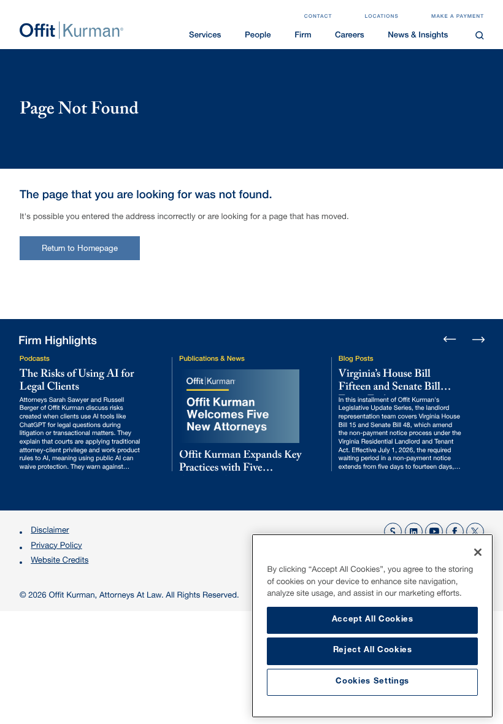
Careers (349, 36)
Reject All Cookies (372, 651)
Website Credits (59, 561)
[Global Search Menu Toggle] (480, 35)
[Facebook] (455, 532)
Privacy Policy (56, 546)
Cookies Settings (372, 682)
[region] (372, 626)
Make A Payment (457, 17)
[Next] (478, 339)
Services (205, 36)
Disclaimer (50, 531)
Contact (318, 17)
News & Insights (418, 36)
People (258, 36)
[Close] (477, 552)
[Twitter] (475, 532)
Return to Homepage (80, 249)
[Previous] (450, 340)
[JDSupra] (393, 532)
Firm (302, 36)
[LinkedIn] (414, 532)
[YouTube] (434, 532)
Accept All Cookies (372, 620)
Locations (382, 17)
